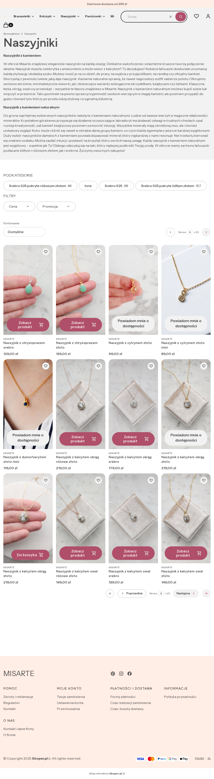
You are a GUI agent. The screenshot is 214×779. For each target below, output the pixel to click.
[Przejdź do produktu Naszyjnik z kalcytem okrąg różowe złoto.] (80, 404)
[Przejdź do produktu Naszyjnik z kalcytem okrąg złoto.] (28, 518)
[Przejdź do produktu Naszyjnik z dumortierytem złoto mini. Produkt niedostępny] (28, 404)
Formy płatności (122, 697)
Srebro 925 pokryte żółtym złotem (171, 186)
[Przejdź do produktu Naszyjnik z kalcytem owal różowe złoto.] (80, 518)
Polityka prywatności (180, 697)
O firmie (9, 735)
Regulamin (11, 703)
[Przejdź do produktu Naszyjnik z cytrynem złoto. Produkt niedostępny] (133, 290)
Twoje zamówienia (71, 697)
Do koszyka (27, 555)
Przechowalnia (68, 709)
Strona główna (11, 33)
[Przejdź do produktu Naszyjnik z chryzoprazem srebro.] (28, 290)
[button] (180, 16)
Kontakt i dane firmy (18, 729)
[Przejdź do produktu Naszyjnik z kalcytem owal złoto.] (186, 518)
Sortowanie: (11, 223)
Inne (88, 186)
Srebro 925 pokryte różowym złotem (40, 186)
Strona (182, 232)
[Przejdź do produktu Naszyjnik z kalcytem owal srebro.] (133, 518)
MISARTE (18, 673)
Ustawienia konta (70, 703)
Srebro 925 (116, 186)
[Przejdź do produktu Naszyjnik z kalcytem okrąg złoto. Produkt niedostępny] (186, 404)
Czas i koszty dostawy (127, 709)
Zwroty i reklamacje (18, 697)
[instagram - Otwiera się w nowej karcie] (121, 673)
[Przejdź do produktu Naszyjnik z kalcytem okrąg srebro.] (133, 404)
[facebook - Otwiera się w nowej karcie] (129, 673)
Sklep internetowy (105, 773)
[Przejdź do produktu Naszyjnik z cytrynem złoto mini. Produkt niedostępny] (186, 290)
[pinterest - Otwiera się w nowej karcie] (112, 673)
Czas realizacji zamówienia (130, 703)
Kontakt (9, 709)
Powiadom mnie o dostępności (133, 323)
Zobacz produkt (25, 324)
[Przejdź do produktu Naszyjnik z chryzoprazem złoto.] (80, 290)
